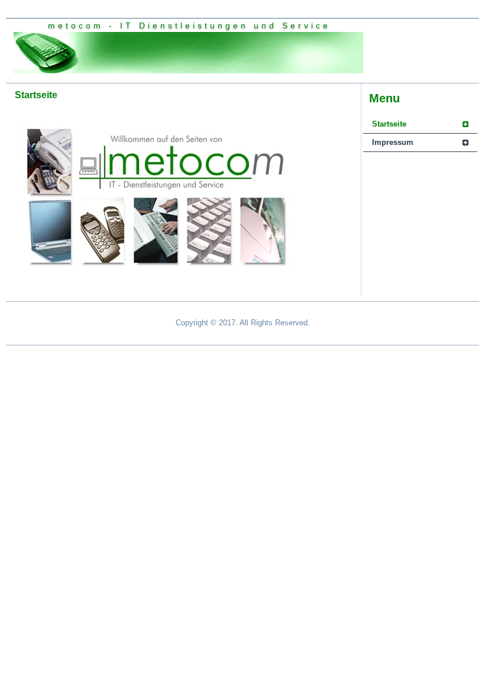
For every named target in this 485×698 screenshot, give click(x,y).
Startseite (389, 123)
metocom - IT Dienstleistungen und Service (189, 25)
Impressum (392, 142)
